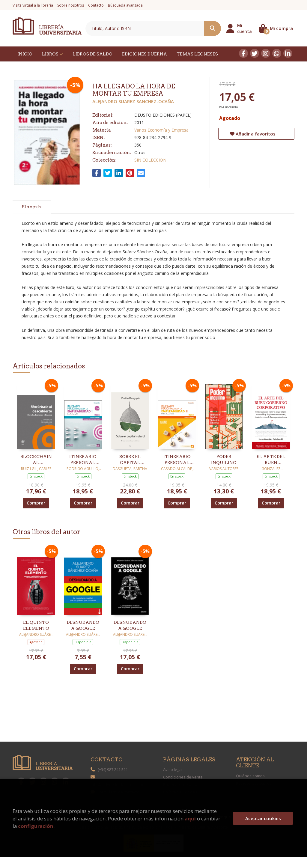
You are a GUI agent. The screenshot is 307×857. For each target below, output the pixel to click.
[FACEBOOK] (243, 53)
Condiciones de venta (183, 777)
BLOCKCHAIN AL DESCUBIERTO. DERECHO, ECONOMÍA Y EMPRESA (35, 460)
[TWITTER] (254, 53)
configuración (35, 826)
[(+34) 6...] (276, 53)
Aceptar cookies (263, 818)
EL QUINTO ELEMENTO (36, 625)
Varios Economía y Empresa (161, 130)
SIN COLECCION (150, 160)
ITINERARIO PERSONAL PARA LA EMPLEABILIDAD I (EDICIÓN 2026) (83, 460)
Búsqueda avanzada (125, 5)
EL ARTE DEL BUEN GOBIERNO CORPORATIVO (271, 460)
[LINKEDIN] (287, 53)
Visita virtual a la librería (33, 5)
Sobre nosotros (70, 5)
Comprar (36, 503)
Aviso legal (173, 769)
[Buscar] (212, 28)
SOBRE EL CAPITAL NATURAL (130, 460)
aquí (190, 818)
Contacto (96, 5)
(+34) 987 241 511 (113, 769)
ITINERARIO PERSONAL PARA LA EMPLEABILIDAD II (177, 460)
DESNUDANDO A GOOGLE (83, 625)
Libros (50, 54)
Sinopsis (31, 207)
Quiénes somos (250, 775)
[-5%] (36, 415)
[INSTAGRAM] (265, 53)
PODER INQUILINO (224, 459)
